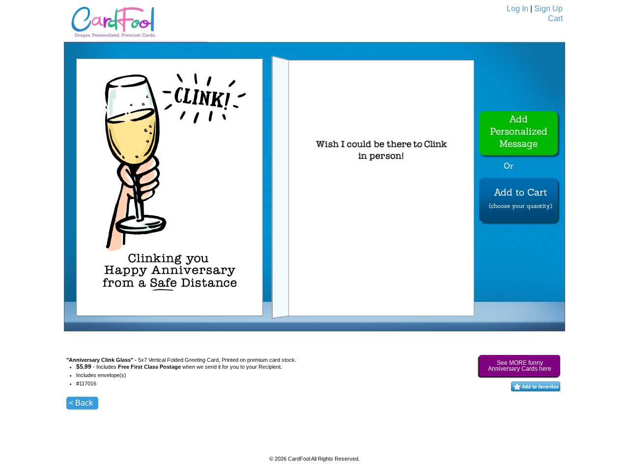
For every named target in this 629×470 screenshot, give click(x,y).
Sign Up (548, 8)
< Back (81, 403)
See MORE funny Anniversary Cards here (519, 365)
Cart (555, 18)
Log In (517, 8)
